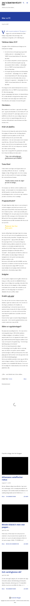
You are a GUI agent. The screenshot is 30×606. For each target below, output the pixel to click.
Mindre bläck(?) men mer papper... (13, 525)
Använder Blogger (16, 597)
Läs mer (26, 496)
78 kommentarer (11, 589)
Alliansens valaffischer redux (12, 478)
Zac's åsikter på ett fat (11, 3)
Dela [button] (25, 379)
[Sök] (23, 3)
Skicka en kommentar (12, 544)
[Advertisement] (15, 437)
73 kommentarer (11, 496)
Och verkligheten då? (11, 572)
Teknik (10, 379)
